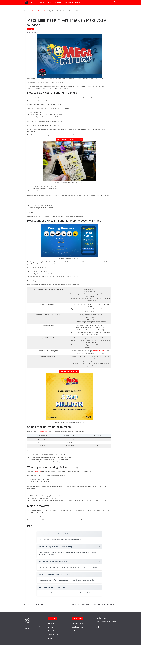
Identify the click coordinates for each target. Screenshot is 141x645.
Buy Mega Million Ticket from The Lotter (69, 139)
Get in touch (111, 622)
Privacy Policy (52, 631)
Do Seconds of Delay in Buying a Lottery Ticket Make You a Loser (92, 604)
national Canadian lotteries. (70, 516)
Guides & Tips (69, 2)
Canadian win (37, 471)
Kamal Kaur (39, 32)
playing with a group (99, 351)
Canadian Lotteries (77, 627)
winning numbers (42, 431)
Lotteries (34, 2)
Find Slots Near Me (46, 2)
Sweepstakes (58, 2)
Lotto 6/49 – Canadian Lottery (35, 604)
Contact (50, 627)
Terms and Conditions (55, 634)
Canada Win (32, 626)
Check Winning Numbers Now (69, 371)
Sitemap (50, 638)
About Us (78, 2)
